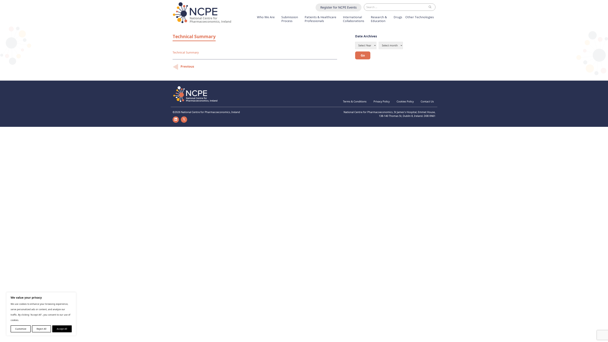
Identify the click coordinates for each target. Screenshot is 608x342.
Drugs (398, 17)
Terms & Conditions (355, 101)
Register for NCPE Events (338, 7)
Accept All (62, 328)
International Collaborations (353, 19)
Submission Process (289, 19)
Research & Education (379, 19)
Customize (20, 328)
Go (363, 55)
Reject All (41, 328)
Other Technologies (419, 17)
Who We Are (266, 17)
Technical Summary (186, 52)
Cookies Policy (405, 101)
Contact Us (427, 101)
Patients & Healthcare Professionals (320, 19)
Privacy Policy (382, 101)
